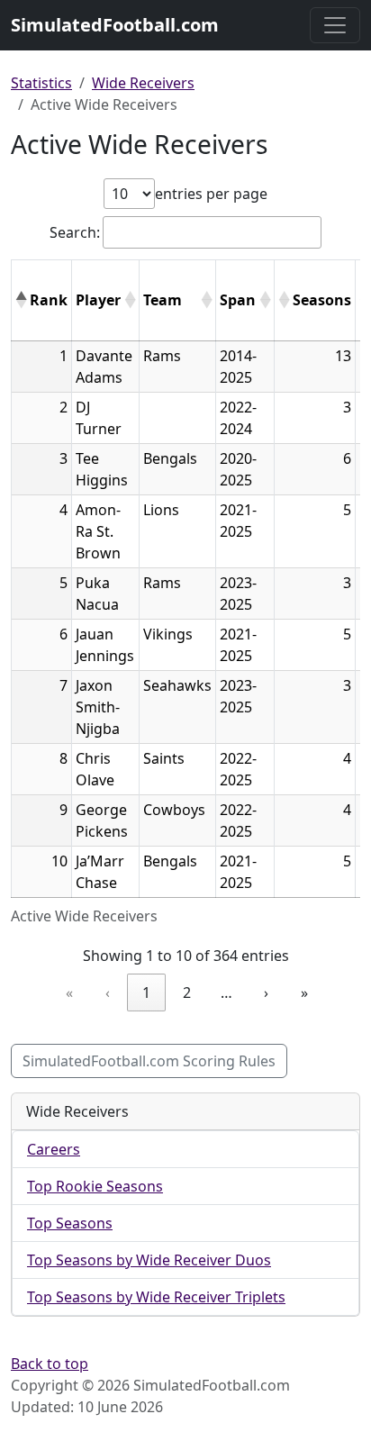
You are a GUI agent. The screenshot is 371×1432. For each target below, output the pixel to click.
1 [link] (146, 992)
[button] (20, 300)
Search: (75, 232)
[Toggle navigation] (335, 25)
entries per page (211, 194)
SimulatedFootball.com (115, 25)
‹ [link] (107, 992)
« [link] (69, 992)
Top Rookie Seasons (95, 1186)
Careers (53, 1149)
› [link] (266, 992)
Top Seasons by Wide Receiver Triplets (156, 1297)
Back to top (49, 1363)
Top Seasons (70, 1223)
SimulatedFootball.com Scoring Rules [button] (149, 1061)
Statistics (41, 83)
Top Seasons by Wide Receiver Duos (149, 1260)
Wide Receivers (143, 83)
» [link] (304, 992)
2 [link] (187, 992)
